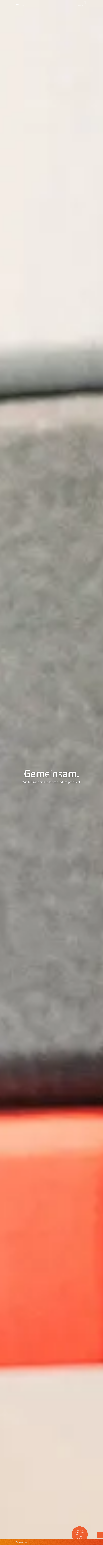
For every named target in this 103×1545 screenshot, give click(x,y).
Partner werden (22, 1542)
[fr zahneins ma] (81, 3)
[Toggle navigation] (17, 5)
